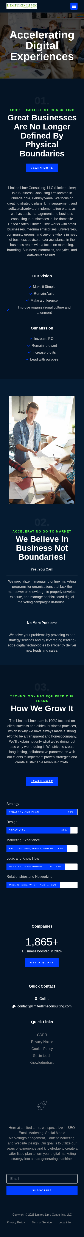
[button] (74, 6)
